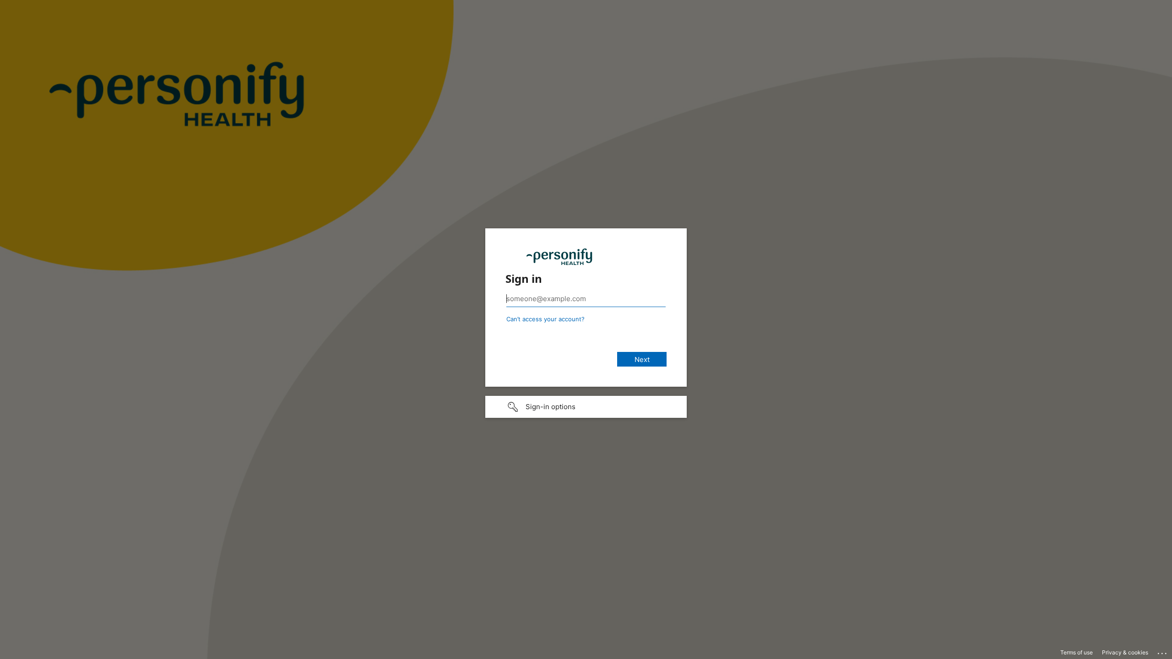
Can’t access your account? (545, 319)
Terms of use (1076, 652)
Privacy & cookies (1125, 652)
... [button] (1162, 651)
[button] (586, 407)
